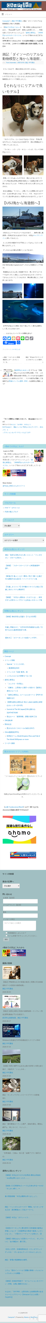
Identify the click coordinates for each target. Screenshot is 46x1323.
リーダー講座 (10, 743)
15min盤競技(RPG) (12, 732)
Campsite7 (6, 21)
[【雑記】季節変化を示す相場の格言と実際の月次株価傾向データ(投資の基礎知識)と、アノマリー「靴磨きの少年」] (12, 972)
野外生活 (8, 724)
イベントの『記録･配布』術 (17, 672)
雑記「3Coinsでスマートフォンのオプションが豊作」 (34, 359)
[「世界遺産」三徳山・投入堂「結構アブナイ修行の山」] (12, 1143)
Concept (8, 656)
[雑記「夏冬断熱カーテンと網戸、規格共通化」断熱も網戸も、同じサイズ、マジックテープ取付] (12, 1114)
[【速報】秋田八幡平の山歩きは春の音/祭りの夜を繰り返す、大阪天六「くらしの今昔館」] (12, 1056)
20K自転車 (9, 720)
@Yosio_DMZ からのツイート (14, 486)
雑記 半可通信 (17, 21)
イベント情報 (10, 660)
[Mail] (33, 1318)
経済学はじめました (22, 370)
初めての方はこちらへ (12, 27)
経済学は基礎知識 (9, 1018)
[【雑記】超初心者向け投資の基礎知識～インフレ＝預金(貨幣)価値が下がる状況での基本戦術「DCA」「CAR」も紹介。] (12, 1001)
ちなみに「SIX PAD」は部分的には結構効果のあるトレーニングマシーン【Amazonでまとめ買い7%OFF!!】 (24, 1294)
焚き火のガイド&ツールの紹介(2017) (20, 728)
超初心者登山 (30, 33)
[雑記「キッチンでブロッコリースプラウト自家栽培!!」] (12, 1085)
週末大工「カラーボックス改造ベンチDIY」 (21, 638)
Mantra (26, 1317)
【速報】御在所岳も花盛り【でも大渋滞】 (21, 616)
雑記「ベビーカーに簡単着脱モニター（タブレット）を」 (11, 359)
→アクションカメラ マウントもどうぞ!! (16, 432)
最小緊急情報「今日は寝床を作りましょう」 (21, 1196)
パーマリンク (16, 349)
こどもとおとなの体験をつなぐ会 (19, 676)
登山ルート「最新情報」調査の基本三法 (22, 716)
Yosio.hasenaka (11, 62)
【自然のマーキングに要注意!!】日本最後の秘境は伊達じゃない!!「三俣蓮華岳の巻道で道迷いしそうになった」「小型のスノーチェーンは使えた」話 (24, 1231)
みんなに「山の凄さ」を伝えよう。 (21, 424)
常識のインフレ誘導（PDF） (19, 381)
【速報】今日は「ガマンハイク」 (17, 1217)
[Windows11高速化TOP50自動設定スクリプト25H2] (12, 1030)
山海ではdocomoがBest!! (14, 807)
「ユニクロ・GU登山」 (15, 684)
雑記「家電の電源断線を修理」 (16, 1260)
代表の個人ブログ (11, 512)
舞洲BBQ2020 (14, 668)
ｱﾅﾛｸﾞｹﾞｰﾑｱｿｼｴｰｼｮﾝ (12, 508)
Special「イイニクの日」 (16, 664)
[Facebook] (29, 1318)
